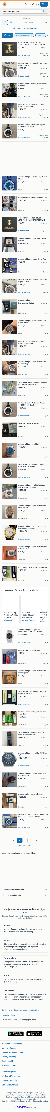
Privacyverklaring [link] (9, 1057)
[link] (4, 4)
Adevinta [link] (5, 1080)
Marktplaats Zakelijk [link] (14, 1044)
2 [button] (25, 840)
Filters (8, 35)
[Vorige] (13, 840)
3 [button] (30, 840)
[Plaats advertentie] (44, 4)
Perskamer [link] (15, 1076)
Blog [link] (4, 1044)
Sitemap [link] (14, 1085)
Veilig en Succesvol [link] (10, 1048)
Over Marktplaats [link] (9, 1072)
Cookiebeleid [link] (7, 1061)
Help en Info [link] (7, 1052)
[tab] (5, 22)
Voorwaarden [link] (17, 1052)
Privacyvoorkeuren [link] (10, 1065)
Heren (39, 35)
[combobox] (21, 12)
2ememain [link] (6, 1085)
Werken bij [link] (6, 1076)
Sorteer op (26, 18)
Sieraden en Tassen (22, 35)
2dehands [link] (13, 1080)
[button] (32, 4)
